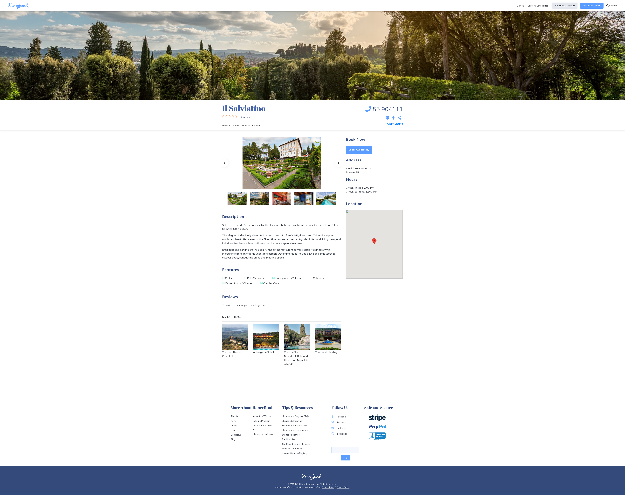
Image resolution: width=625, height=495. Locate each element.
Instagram (341, 433)
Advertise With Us (262, 416)
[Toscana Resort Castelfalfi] (235, 337)
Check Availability (358, 149)
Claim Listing (395, 123)
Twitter (340, 422)
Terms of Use (328, 487)
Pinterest (341, 428)
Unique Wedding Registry (294, 453)
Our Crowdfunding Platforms (296, 444)
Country (245, 117)
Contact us (236, 434)
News (233, 421)
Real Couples (288, 439)
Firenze (246, 125)
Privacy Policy (343, 487)
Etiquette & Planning (292, 421)
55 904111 (387, 109)
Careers (235, 425)
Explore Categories (538, 5)
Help (233, 430)
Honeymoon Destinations (295, 430)
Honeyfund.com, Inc (309, 484)
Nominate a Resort (565, 5)
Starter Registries (291, 434)
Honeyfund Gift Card (263, 434)
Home (225, 125)
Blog (233, 439)
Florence (235, 125)
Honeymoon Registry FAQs (295, 416)
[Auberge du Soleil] (266, 337)
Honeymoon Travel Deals (294, 425)
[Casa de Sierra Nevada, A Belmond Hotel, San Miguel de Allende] (297, 337)
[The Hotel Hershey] (328, 337)
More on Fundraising (292, 448)
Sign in (520, 5)
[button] (47, 55)
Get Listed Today (592, 5)
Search (613, 5)
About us (235, 416)
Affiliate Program (261, 421)
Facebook (341, 416)
